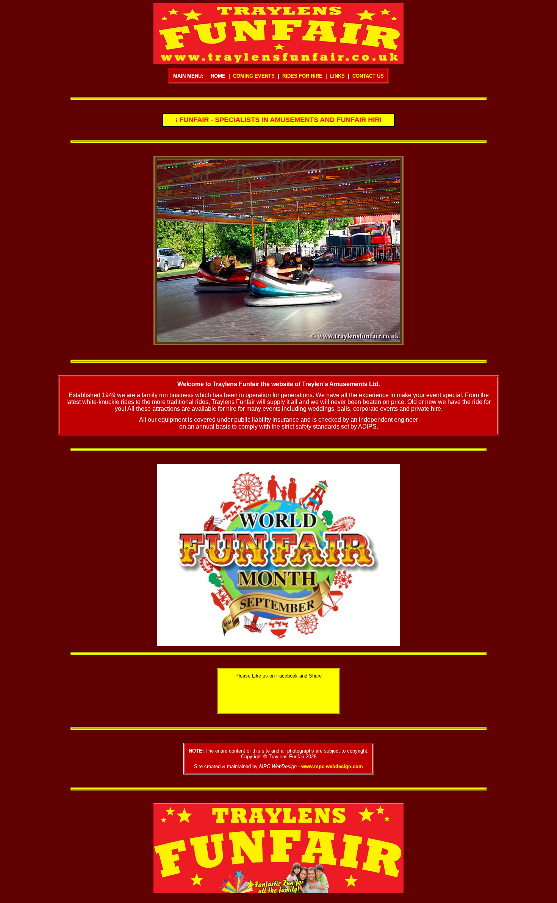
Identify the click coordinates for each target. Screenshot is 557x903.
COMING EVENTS (254, 76)
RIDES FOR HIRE (302, 76)
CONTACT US (368, 76)
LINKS (337, 76)
